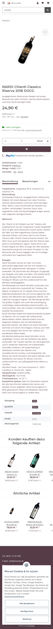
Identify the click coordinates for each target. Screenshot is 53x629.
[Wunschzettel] (42, 3)
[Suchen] (48, 10)
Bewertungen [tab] (30, 181)
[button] (37, 3)
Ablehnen (27, 619)
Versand (24, 116)
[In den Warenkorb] (26, 149)
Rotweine (16, 165)
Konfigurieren (27, 611)
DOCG (35, 407)
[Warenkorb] (48, 3)
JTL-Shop (31, 625)
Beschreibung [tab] (10, 181)
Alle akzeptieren (27, 603)
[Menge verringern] (5, 141)
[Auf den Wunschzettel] (45, 32)
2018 (34, 401)
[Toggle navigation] (3, 1)
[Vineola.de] (15, 3)
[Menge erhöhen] (48, 141)
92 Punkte (36, 413)
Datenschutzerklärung (14, 596)
